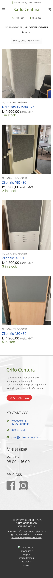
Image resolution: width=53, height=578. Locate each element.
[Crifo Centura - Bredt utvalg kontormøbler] (26, 9)
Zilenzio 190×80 (14, 183)
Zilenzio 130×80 (14, 334)
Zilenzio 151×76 (13, 258)
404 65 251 (18, 430)
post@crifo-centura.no (25, 437)
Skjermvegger (13, 27)
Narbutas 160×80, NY (18, 107)
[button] (3, 9)
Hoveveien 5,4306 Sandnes (20, 422)
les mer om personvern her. (27, 537)
